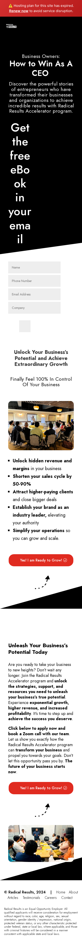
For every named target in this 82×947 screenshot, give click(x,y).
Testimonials (31, 897)
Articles (13, 897)
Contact (66, 897)
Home (60, 892)
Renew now (18, 11)
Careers (51, 897)
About (73, 892)
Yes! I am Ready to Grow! (41, 560)
